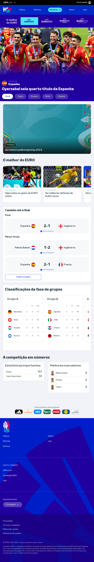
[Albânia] (50, 336)
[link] (22, 9)
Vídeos (6, 436)
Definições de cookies (12, 533)
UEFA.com (7, 470)
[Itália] (50, 320)
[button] (55, 9)
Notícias (6, 441)
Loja (50, 441)
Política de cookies (10, 529)
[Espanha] (50, 312)
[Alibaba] (28, 411)
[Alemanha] (10, 312)
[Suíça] (10, 320)
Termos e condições (11, 525)
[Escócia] (10, 336)
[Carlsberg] (47, 411)
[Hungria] (10, 328)
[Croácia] (50, 328)
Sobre (51, 436)
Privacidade (8, 521)
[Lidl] (66, 411)
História (6, 446)
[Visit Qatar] (75, 411)
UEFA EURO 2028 (7, 10)
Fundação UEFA (10, 475)
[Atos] (38, 411)
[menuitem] (23, 9)
